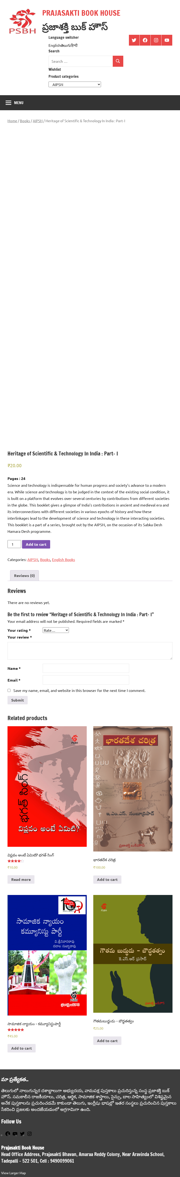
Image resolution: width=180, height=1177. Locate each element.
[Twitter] (22, 1135)
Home (12, 120)
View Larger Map (13, 1173)
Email (14, 680)
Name (14, 668)
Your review (20, 637)
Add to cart (36, 544)
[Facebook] (8, 1135)
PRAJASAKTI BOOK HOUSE (81, 13)
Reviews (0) (24, 575)
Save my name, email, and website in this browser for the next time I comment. (79, 690)
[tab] (24, 575)
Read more (21, 879)
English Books (63, 559)
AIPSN (38, 120)
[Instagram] (29, 1135)
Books (25, 120)
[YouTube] (15, 1135)
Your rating (19, 630)
